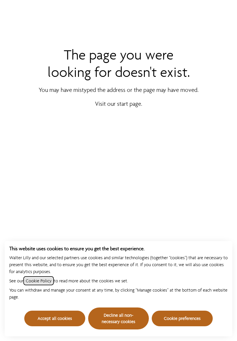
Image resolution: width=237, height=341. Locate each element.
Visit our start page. (118, 103)
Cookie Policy (38, 280)
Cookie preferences (182, 318)
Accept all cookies (55, 318)
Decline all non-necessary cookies (118, 318)
